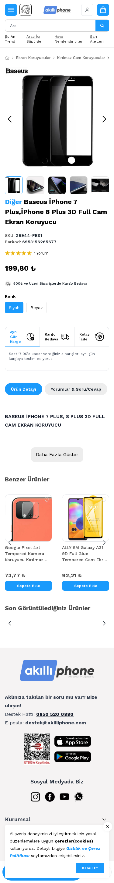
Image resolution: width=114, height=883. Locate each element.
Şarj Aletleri (97, 39)
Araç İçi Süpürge (33, 39)
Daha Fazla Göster (57, 454)
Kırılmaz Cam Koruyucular (81, 57)
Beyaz (36, 307)
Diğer (13, 202)
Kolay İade (84, 336)
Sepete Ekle (28, 586)
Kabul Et (90, 868)
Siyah (14, 307)
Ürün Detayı (23, 389)
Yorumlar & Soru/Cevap (76, 389)
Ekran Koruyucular (33, 57)
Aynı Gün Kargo (15, 337)
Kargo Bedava (51, 336)
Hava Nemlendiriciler (69, 39)
